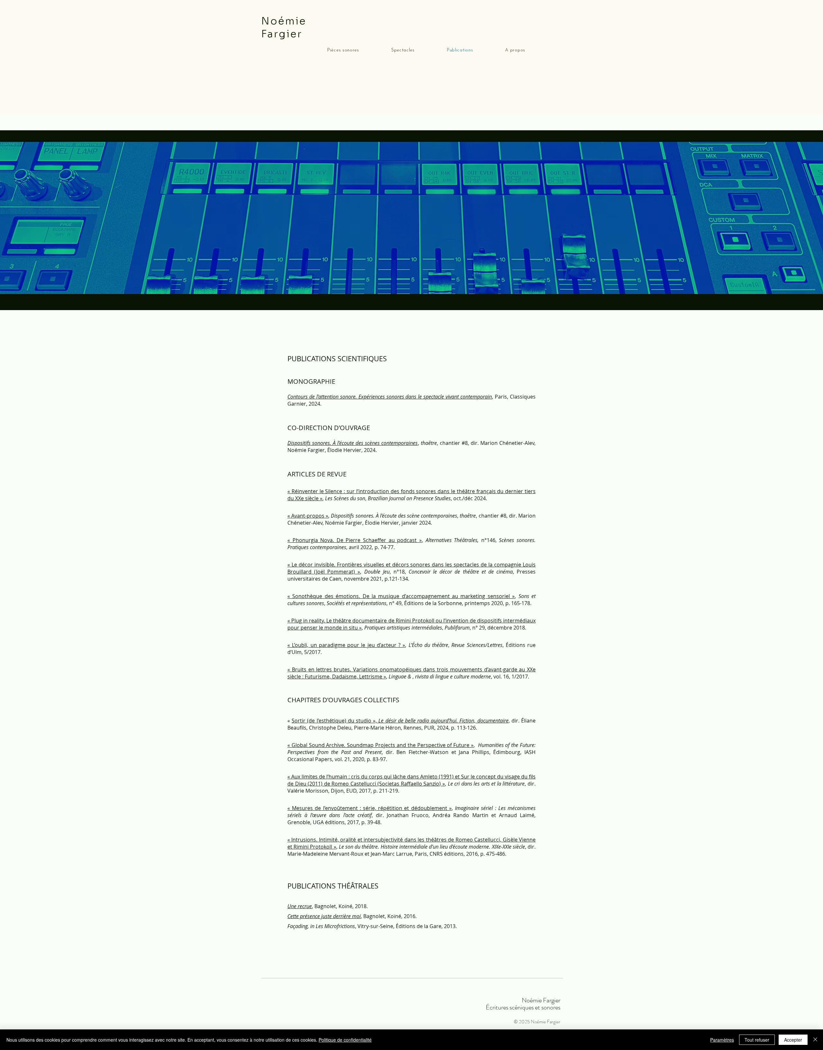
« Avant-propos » (307, 515)
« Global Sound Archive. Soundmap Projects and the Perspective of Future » (380, 745)
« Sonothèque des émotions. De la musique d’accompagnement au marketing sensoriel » (401, 596)
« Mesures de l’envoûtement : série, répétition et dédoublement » (369, 808)
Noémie (285, 21)
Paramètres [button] (722, 1039)
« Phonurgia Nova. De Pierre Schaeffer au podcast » (354, 540)
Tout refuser (757, 1039)
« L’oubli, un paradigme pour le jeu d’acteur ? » (346, 645)
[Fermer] (815, 1040)
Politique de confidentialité (345, 1039)
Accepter (793, 1039)
